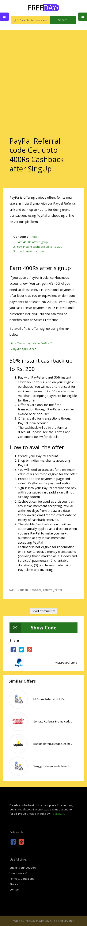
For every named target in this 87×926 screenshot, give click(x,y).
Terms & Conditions (22, 879)
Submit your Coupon (23, 867)
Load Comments (44, 611)
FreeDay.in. (57, 814)
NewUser (35, 590)
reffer (58, 590)
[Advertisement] (43, 76)
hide (34, 237)
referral (48, 590)
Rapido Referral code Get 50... (52, 744)
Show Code (43, 627)
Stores (14, 884)
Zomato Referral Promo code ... (53, 721)
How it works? (18, 873)
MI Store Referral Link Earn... (51, 699)
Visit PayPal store (66, 662)
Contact (14, 889)
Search (62, 20)
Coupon (23, 590)
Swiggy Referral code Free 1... (52, 766)
